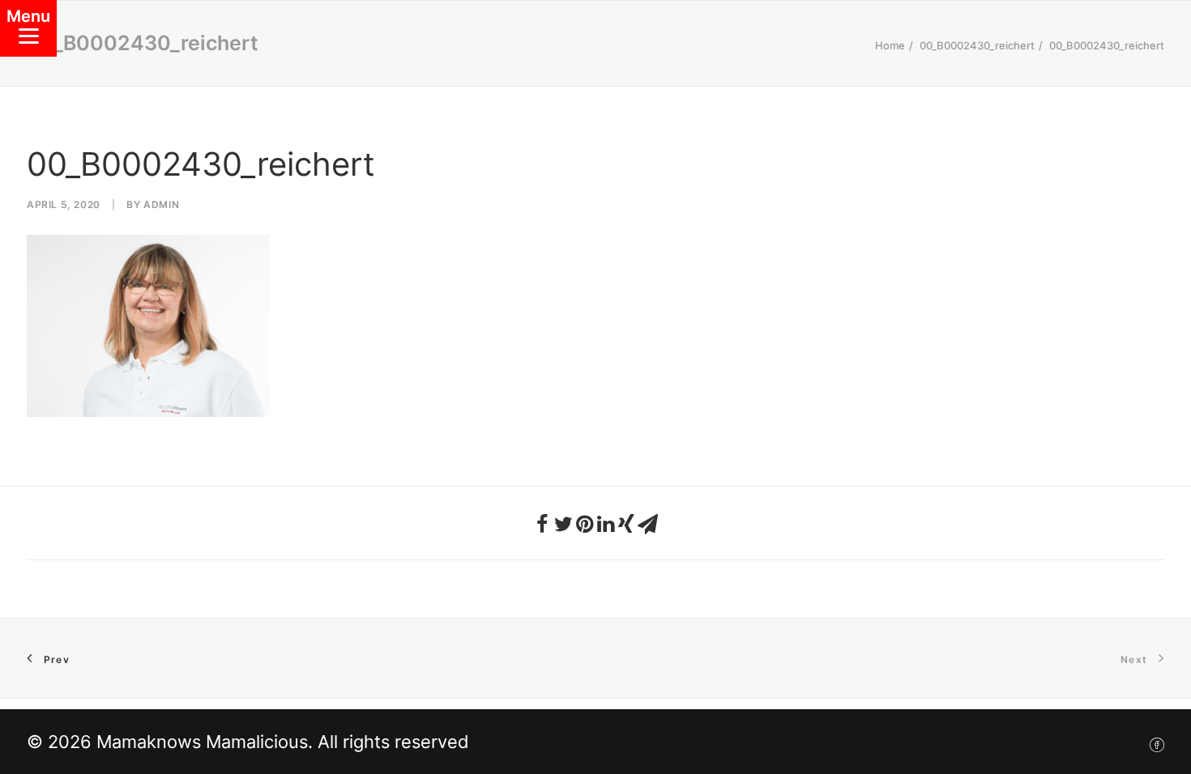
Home (890, 45)
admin (161, 204)
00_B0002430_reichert (977, 45)
